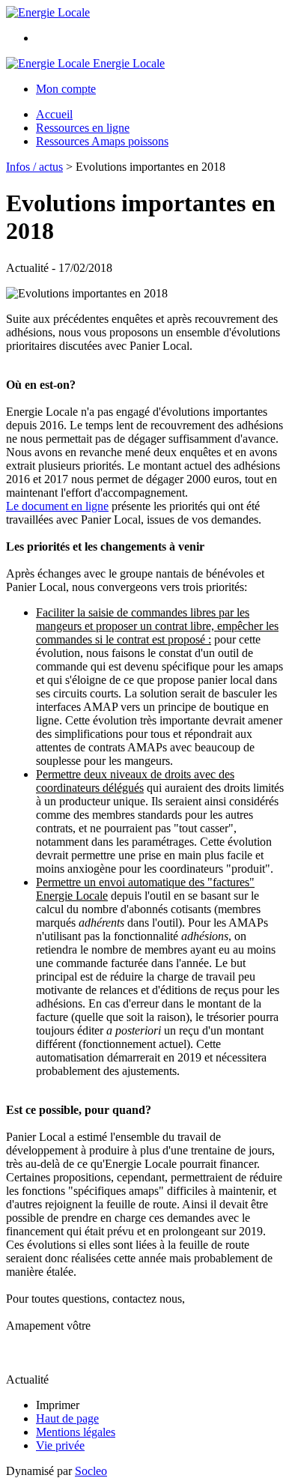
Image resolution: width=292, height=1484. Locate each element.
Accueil (54, 114)
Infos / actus (34, 166)
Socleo (91, 1471)
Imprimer (57, 1405)
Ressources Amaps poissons (102, 141)
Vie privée (60, 1445)
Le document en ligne (57, 506)
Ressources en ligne (83, 127)
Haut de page (67, 1418)
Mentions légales (75, 1432)
